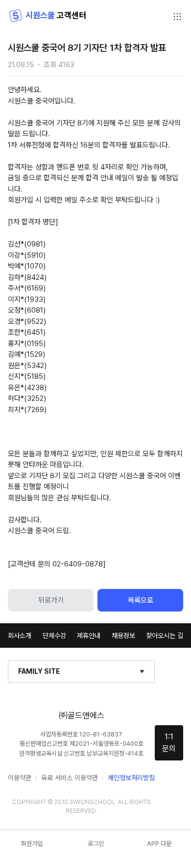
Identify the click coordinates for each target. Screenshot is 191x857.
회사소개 (19, 635)
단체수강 (54, 635)
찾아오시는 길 (164, 635)
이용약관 (19, 778)
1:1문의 (169, 742)
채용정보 (123, 635)
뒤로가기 (51, 600)
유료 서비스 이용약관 (69, 778)
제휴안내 (88, 635)
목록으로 (140, 600)
